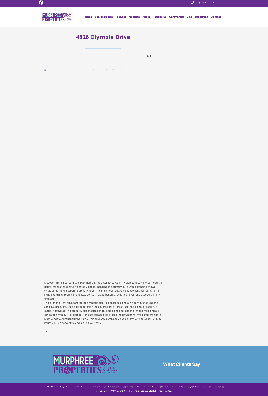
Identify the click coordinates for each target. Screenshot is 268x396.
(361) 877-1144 (205, 2)
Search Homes (81, 387)
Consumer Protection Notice (173, 387)
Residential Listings (97, 387)
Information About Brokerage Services (143, 387)
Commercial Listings (116, 387)
